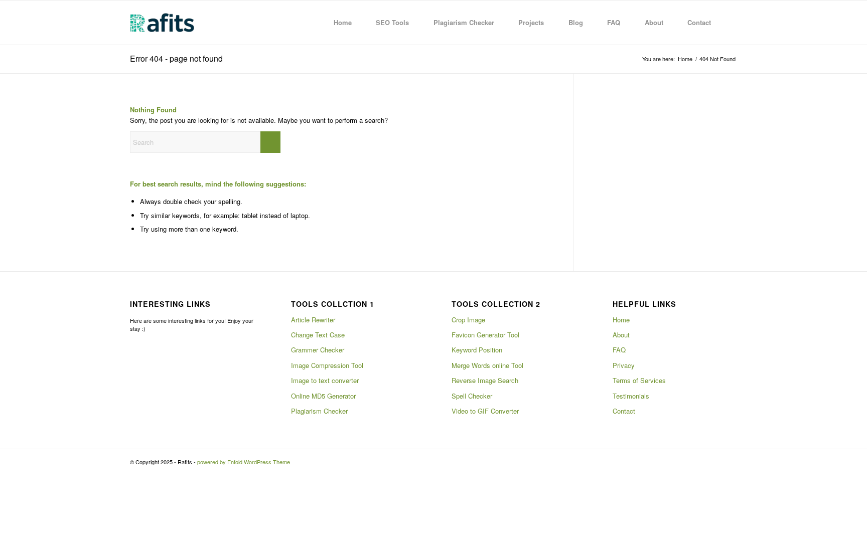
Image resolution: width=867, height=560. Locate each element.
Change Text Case (318, 334)
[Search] (727, 23)
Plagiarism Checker (319, 411)
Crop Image (468, 319)
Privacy (624, 365)
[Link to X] (714, 461)
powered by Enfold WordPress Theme (243, 462)
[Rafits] (162, 23)
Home (621, 319)
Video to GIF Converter (485, 411)
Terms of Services (639, 380)
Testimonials (631, 396)
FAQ (619, 349)
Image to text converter (325, 380)
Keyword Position (477, 349)
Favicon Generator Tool (485, 334)
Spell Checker (472, 396)
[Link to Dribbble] (729, 461)
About (621, 334)
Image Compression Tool (327, 365)
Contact (624, 411)
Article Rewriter (313, 319)
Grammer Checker (317, 349)
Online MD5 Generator (323, 396)
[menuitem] (337, 23)
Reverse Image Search (485, 380)
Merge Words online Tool (487, 365)
